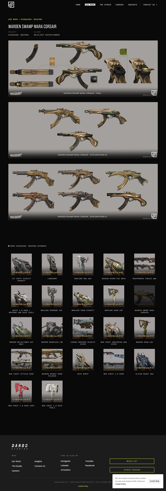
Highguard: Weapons (31, 19)
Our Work (13, 19)
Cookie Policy (120, 484)
